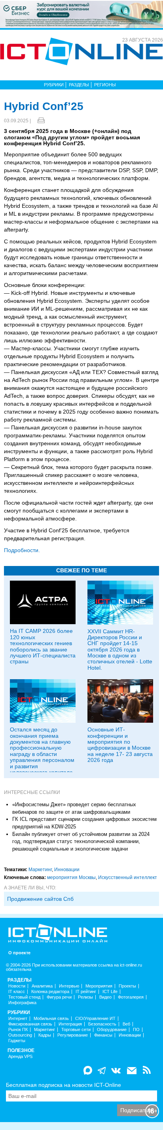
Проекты (127, 986)
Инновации (67, 869)
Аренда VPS (20, 1056)
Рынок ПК (18, 1029)
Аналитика (42, 986)
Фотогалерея (131, 997)
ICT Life (110, 991)
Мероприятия (98, 986)
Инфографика (22, 1003)
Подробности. (22, 550)
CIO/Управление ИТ (95, 1018)
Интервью (69, 986)
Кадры (44, 1035)
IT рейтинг (86, 991)
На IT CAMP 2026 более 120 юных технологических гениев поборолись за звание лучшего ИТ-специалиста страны (43, 646)
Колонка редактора (50, 991)
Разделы (79, 84)
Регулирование (72, 1035)
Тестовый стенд (24, 997)
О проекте (19, 953)
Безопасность (102, 1024)
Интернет (17, 1018)
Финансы (103, 1035)
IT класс (16, 991)
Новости (16, 986)
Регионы (105, 84)
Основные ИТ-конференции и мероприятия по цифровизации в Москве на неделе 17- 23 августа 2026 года (120, 744)
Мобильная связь (51, 1018)
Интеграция (70, 1024)
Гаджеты (16, 1041)
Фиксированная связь (30, 1024)
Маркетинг (40, 869)
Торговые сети (76, 1029)
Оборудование (112, 1029)
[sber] (81, 14)
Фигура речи (59, 997)
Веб (126, 1024)
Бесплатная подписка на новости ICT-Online (63, 1085)
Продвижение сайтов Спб (40, 899)
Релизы (85, 997)
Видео (105, 997)
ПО (136, 1029)
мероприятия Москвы (71, 877)
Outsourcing (20, 1035)
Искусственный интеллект (127, 877)
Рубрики (54, 84)
